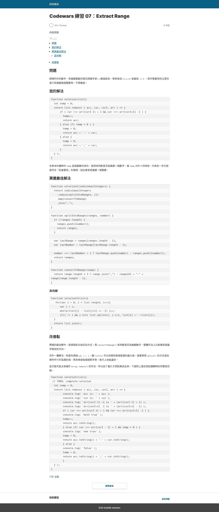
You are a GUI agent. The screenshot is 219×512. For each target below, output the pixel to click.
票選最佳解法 (59, 51)
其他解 (57, 55)
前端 (57, 476)
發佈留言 (109, 486)
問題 (54, 43)
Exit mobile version (109, 507)
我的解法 (56, 47)
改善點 (55, 62)
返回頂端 (166, 499)
